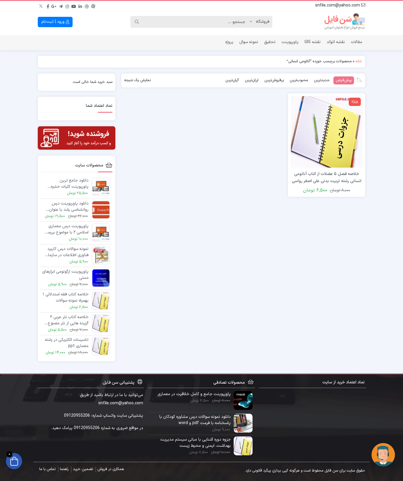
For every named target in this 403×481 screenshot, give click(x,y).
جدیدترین (322, 80)
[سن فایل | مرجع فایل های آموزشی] (344, 22)
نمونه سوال (248, 42)
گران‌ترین (232, 80)
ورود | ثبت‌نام (53, 22)
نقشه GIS (312, 42)
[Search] (136, 22)
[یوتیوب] (73, 5)
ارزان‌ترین (251, 80)
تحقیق (270, 42)
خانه (359, 61)
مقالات (356, 42)
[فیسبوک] (47, 5)
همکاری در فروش (110, 469)
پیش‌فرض (344, 80)
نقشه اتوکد (336, 42)
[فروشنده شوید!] (76, 138)
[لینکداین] (80, 5)
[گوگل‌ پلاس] (54, 5)
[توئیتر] (41, 5)
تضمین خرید (83, 469)
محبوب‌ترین (299, 80)
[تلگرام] (60, 5)
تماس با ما (47, 469)
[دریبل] (86, 5)
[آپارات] (93, 5)
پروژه (229, 42)
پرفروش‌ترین (274, 80)
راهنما (64, 469)
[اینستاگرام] (67, 5)
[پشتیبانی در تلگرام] (383, 454)
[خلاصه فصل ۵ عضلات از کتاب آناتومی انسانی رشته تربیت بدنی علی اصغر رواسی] (326, 132)
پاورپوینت (290, 42)
